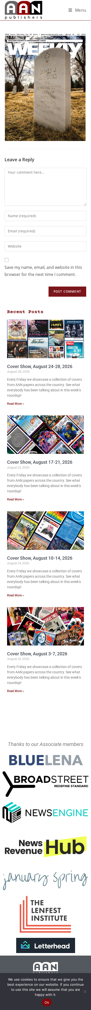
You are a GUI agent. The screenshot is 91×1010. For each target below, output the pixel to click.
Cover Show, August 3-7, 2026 (37, 653)
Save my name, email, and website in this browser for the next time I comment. (43, 271)
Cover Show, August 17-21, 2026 (39, 462)
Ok (46, 1002)
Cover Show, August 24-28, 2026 (39, 366)
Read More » (15, 404)
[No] (84, 991)
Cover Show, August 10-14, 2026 (39, 558)
